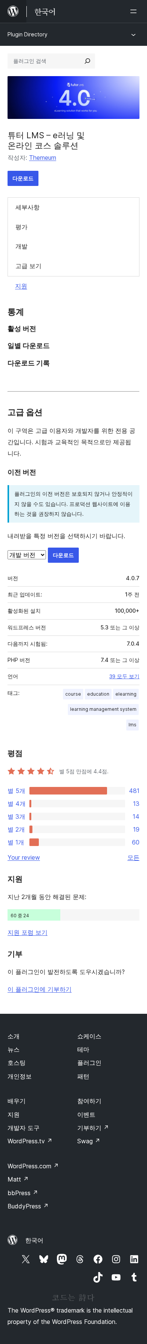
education (98, 694)
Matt (18, 1179)
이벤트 (86, 1114)
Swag (88, 1141)
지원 (21, 286)
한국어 (34, 1240)
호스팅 (17, 1062)
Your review (24, 857)
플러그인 (89, 1062)
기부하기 (93, 1128)
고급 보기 (28, 266)
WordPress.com (33, 1166)
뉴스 (14, 1049)
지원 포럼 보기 (27, 932)
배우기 (17, 1101)
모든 (133, 857)
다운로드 (23, 178)
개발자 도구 (24, 1128)
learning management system (103, 709)
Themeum (42, 157)
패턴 (83, 1076)
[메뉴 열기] (135, 11)
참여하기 (89, 1101)
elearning (125, 694)
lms (132, 724)
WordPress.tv (30, 1141)
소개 (14, 1036)
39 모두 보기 (124, 676)
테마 (83, 1049)
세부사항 (27, 207)
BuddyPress (28, 1206)
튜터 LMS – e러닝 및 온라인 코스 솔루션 (46, 140)
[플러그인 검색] (87, 61)
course (73, 694)
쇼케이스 (89, 1036)
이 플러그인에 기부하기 (40, 989)
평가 (21, 227)
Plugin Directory (27, 34)
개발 (21, 246)
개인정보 (20, 1076)
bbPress (23, 1193)
